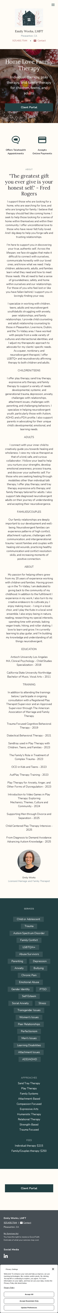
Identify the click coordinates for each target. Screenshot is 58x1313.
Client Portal (29, 107)
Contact (42, 40)
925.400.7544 (19, 40)
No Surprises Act (11, 1233)
